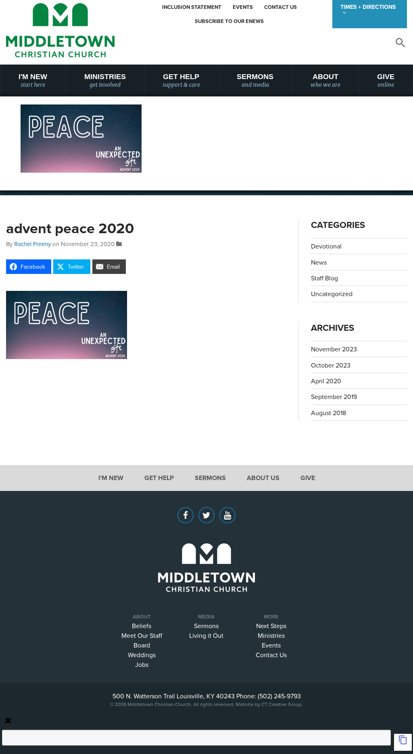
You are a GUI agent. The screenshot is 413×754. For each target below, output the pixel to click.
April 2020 (326, 380)
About (325, 80)
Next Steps (271, 625)
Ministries (105, 80)
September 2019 (334, 396)
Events (243, 7)
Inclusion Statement (191, 7)
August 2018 (328, 412)
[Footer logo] (206, 555)
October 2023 (330, 365)
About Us (263, 477)
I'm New (33, 80)
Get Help (181, 80)
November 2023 (334, 349)
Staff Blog (324, 278)
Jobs (141, 664)
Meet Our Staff (141, 635)
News (319, 262)
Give (385, 80)
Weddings (142, 654)
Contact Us (280, 7)
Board (141, 644)
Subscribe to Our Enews (229, 21)
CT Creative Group (281, 703)
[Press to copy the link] (403, 742)
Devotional (326, 246)
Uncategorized (332, 293)
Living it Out (206, 635)
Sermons (255, 80)
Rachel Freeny (32, 244)
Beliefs (141, 625)
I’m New (110, 477)
